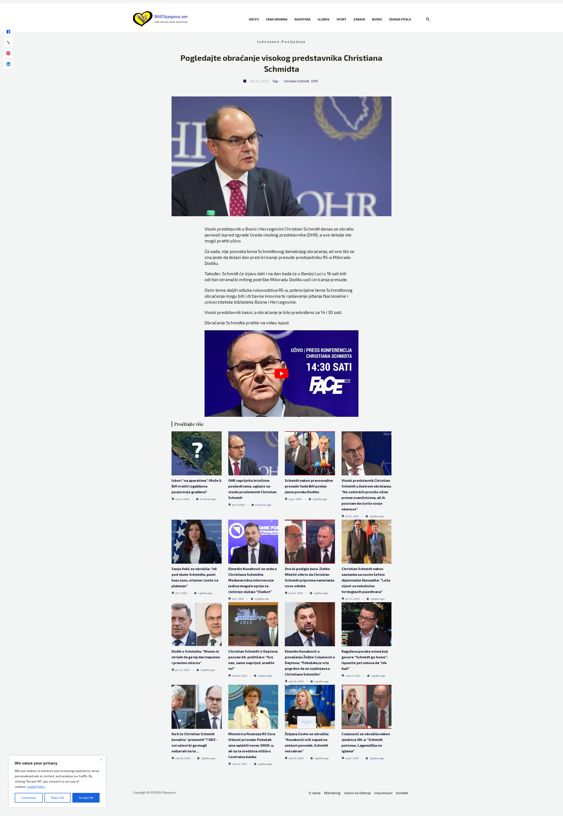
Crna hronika (276, 19)
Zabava (359, 19)
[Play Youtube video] (281, 373)
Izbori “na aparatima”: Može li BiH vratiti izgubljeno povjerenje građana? (196, 486)
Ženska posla (400, 19)
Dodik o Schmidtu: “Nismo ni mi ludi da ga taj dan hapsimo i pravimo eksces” (196, 657)
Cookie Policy (36, 786)
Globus (323, 19)
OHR (314, 81)
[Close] (101, 759)
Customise (28, 797)
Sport (341, 19)
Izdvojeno (268, 41)
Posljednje (294, 41)
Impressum (383, 793)
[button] (428, 19)
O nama (314, 793)
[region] (57, 781)
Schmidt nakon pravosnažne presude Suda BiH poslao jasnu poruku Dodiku (309, 486)
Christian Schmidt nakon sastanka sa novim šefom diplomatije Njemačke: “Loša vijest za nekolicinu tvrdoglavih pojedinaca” (366, 580)
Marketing (332, 793)
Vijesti (254, 19)
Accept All (86, 797)
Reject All (57, 797)
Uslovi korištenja (357, 793)
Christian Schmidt (296, 81)
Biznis (377, 19)
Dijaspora (302, 19)
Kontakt (402, 793)
